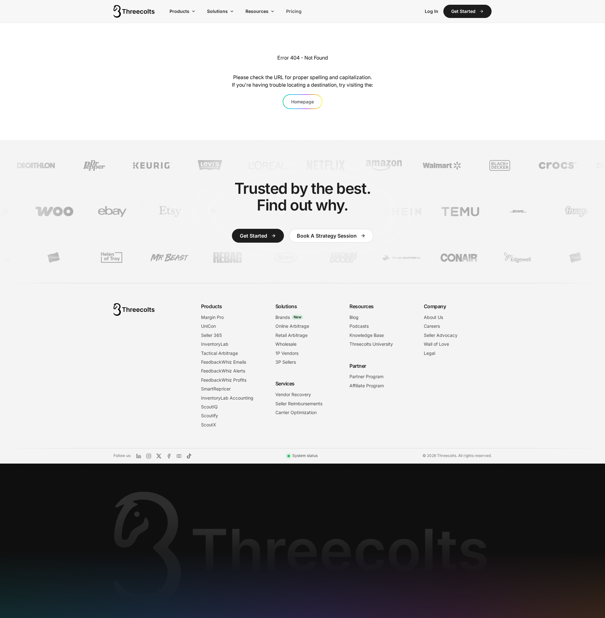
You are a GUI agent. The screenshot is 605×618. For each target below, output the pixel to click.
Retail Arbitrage (291, 335)
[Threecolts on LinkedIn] (138, 456)
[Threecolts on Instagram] (148, 456)
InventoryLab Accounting (227, 398)
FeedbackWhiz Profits (223, 380)
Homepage (302, 101)
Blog (354, 317)
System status (305, 455)
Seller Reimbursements (298, 403)
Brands (288, 317)
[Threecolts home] (134, 11)
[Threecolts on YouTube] (179, 456)
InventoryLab (214, 344)
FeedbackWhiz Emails (223, 362)
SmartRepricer (216, 388)
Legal (429, 353)
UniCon (208, 326)
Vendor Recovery (293, 394)
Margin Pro (212, 317)
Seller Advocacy (441, 335)
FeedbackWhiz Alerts (223, 370)
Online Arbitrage (292, 326)
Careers (432, 326)
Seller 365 (211, 335)
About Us (433, 317)
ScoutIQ (209, 406)
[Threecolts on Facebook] (168, 456)
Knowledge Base (366, 335)
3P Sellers (285, 362)
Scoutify (209, 415)
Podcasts (359, 326)
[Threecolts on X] (158, 456)
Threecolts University (371, 344)
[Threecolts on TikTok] (189, 456)
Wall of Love (436, 344)
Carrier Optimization (296, 412)
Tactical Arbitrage (219, 353)
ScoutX (208, 424)
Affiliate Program (366, 385)
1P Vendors (286, 353)
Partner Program (366, 376)
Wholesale (286, 344)
